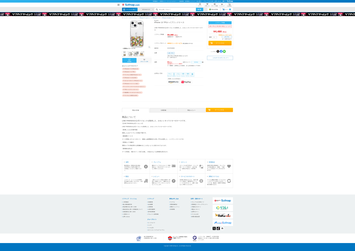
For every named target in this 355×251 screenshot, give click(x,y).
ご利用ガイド (162, 1)
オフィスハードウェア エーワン (156, 230)
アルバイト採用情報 (153, 214)
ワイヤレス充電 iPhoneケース (132, 74)
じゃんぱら (151, 227)
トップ (125, 18)
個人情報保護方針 (127, 204)
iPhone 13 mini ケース (168, 18)
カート (227, 9)
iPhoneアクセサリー (145, 18)
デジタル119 (195, 214)
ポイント (184, 162)
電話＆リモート (196, 209)
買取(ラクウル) (214, 176)
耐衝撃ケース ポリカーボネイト (133, 92)
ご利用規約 (126, 202)
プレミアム (157, 162)
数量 (210, 37)
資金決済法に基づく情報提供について (132, 209)
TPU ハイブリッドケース (131, 89)
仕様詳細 (163, 110)
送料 (127, 162)
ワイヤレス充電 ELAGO (131, 95)
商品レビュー (191, 110)
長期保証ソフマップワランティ (200, 204)
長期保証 (212, 162)
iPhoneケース (156, 18)
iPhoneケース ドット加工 (131, 83)
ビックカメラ (151, 222)
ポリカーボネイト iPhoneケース (133, 80)
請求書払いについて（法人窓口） (193, 1)
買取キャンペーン (174, 206)
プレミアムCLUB (208, 1)
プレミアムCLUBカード (198, 202)
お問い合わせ (217, 1)
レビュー (156, 176)
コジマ (150, 225)
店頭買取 (172, 209)
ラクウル (172, 202)
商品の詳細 (135, 110)
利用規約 (155, 1)
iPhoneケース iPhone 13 (131, 69)
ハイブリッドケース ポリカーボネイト (135, 86)
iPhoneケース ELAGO (130, 77)
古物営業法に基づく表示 (129, 211)
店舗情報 (181, 1)
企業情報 (150, 206)
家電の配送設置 (196, 216)
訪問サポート (195, 211)
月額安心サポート (196, 206)
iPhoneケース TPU (130, 71)
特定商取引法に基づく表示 (130, 206)
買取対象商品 (173, 204)
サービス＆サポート (172, 1)
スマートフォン (133, 18)
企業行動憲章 (151, 209)
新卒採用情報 (151, 211)
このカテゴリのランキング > (220, 58)
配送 (127, 176)
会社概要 (150, 204)
